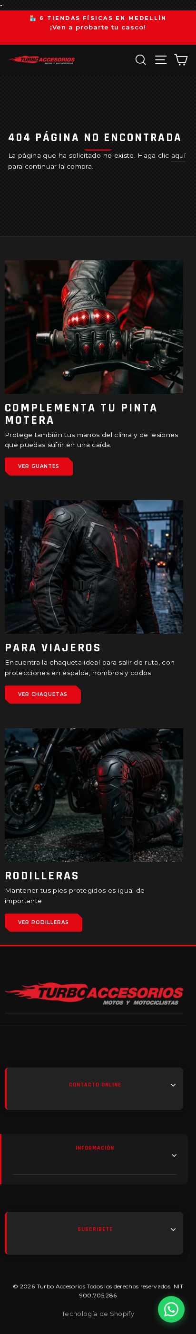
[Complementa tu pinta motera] (94, 327)
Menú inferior (95, 1155)
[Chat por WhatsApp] (171, 1309)
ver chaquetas (43, 694)
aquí (178, 155)
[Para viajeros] (94, 567)
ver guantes (38, 466)
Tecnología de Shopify (98, 1313)
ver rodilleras (43, 922)
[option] (98, 23)
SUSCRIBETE (95, 1229)
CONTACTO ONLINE (95, 1084)
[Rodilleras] (94, 795)
